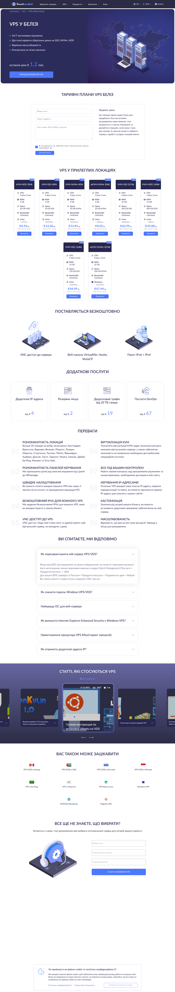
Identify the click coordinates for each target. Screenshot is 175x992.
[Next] (91, 737)
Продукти (77, 4)
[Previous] (84, 737)
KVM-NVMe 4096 (74, 185)
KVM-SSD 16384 (73, 247)
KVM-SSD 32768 (126, 185)
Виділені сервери (48, 4)
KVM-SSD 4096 (49, 185)
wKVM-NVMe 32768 (100, 247)
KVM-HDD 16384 (150, 185)
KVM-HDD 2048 (24, 185)
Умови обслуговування (84, 985)
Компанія (92, 4)
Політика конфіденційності (60, 985)
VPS (64, 4)
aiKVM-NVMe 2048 (100, 185)
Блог (105, 4)
